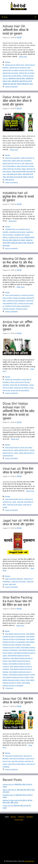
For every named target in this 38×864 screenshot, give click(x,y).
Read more (23, 57)
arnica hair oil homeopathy (19, 385)
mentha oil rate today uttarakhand (17, 306)
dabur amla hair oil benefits (21, 161)
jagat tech (12, 584)
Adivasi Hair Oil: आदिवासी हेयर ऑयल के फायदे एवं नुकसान (16, 29)
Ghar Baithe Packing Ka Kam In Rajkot (16, 677)
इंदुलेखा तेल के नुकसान (19, 240)
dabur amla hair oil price (25, 166)
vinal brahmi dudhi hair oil (14, 499)
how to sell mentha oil (13, 295)
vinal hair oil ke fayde (14, 505)
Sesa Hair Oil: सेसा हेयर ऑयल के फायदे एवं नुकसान (18, 700)
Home (7, 817)
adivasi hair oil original (10, 70)
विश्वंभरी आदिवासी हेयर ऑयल (25, 84)
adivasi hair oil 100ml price (14, 65)
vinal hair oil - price (9, 502)
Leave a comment (11, 86)
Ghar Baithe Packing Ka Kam (15, 634)
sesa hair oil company (17, 758)
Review (7, 62)
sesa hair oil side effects (16, 764)
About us (13, 817)
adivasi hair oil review (26, 73)
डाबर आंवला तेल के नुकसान (14, 174)
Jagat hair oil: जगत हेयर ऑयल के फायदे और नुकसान (18, 522)
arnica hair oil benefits (13, 379)
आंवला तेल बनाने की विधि (19, 171)
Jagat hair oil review (18, 581)
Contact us (21, 817)
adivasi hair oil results (10, 73)
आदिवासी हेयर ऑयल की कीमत (16, 78)
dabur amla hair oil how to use (13, 163)
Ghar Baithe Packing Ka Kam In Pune (22, 674)
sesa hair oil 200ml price (13, 756)
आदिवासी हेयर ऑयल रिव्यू (9, 84)
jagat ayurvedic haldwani (14, 579)
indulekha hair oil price (17, 232)
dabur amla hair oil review (12, 169)
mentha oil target (9, 309)
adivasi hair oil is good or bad (19, 67)
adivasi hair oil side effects (12, 76)
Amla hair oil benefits (12, 158)
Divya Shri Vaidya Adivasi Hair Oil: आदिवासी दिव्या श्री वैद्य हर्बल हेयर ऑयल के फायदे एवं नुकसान (18, 411)
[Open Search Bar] (35, 17)
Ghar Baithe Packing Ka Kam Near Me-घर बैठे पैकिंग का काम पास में (17, 601)
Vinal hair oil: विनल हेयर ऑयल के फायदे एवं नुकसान (18, 470)
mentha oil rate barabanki (16, 301)
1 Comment (9, 688)
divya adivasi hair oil (12, 447)
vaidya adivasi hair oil (21, 450)
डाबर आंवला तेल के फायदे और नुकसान (17, 177)
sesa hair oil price (17, 761)
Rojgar (7, 292)
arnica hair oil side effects (20, 390)
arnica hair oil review (21, 388)
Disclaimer (29, 817)
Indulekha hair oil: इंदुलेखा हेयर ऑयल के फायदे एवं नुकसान (18, 196)
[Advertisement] (19, 840)
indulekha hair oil (11, 229)
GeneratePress (29, 861)
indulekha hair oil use (16, 237)
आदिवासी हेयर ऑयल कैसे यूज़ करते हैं (22, 81)
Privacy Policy (19, 819)
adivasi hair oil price (26, 70)
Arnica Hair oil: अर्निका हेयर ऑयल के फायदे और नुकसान (17, 325)
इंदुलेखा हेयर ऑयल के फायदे (18, 243)
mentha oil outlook (19, 298)
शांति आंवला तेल (9, 180)
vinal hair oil (28, 499)
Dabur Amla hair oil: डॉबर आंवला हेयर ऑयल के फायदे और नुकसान (17, 100)
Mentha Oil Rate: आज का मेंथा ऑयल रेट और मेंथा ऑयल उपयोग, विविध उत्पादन (19, 262)
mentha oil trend (21, 309)
